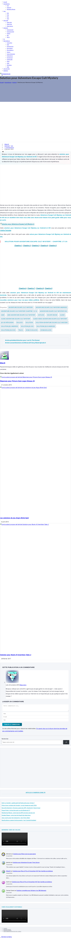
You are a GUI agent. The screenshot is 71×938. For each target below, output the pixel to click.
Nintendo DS (10, 29)
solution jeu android (9, 326)
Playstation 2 (10, 50)
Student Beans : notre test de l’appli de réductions (16, 815)
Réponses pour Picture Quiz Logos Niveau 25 (17, 381)
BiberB (7, 144)
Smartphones (6, 3)
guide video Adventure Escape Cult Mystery (50, 319)
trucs (20, 330)
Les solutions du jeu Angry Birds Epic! (14, 518)
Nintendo (5, 28)
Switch (8, 33)
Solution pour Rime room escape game (24, 854)
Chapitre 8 (40, 288)
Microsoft (5, 20)
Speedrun (5, 70)
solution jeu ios (27, 326)
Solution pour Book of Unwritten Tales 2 (15, 655)
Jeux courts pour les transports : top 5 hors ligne (16, 817)
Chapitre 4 (44, 246)
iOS (8, 5)
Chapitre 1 (18, 246)
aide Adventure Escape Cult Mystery (21, 315)
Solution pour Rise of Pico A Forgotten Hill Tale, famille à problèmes (33, 871)
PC (4, 39)
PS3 (8, 16)
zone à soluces (31, 330)
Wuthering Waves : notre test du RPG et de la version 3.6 (18, 812)
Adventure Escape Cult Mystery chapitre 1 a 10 (19, 311)
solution (29, 322)
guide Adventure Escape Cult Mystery (15, 319)
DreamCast (10, 57)
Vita (8, 18)
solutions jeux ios (8, 330)
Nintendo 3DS (10, 31)
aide (2, 315)
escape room (52, 315)
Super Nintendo (11, 54)
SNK (8, 67)
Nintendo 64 (10, 46)
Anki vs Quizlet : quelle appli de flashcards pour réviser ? (18, 803)
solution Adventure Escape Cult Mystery (52, 322)
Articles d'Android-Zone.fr (35, 792)
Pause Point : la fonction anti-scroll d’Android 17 (16, 810)
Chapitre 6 (22, 288)
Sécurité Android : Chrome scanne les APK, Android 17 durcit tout (21, 808)
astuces (41, 315)
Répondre (23, 685)
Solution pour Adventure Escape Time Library (26, 862)
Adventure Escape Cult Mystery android (51, 307)
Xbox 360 (9, 22)
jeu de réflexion (7, 322)
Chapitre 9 (48, 288)
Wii (8, 35)
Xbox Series (10, 26)
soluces (19, 322)
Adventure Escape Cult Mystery (21, 307)
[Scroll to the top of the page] (0, 934)
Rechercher (5, 738)
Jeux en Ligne (6, 68)
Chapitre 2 (27, 246)
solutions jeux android (46, 326)
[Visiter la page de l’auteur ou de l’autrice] (4, 359)
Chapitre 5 (53, 246)
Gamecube (9, 59)
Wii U (8, 37)
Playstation (10, 48)
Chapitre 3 (35, 246)
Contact (5, 928)
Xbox (8, 61)
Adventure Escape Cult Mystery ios (53, 311)
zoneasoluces (45, 330)
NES (8, 44)
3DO (8, 63)
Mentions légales (7, 930)
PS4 (8, 15)
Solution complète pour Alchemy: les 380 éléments (31, 890)
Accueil (5, 2)
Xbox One (9, 24)
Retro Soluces (6, 41)
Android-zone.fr (7, 929)
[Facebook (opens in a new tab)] (4, 75)
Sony (4, 11)
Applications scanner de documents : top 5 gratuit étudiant (19, 820)
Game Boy (9, 42)
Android (9, 7)
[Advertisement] (35, 122)
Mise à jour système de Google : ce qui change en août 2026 (19, 805)
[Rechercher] (66, 742)
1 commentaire (9, 147)
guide (62, 315)
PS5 (8, 13)
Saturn (8, 52)
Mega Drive (10, 55)
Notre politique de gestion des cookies (12, 931)
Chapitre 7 (31, 288)
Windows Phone (11, 9)
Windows (9, 65)
